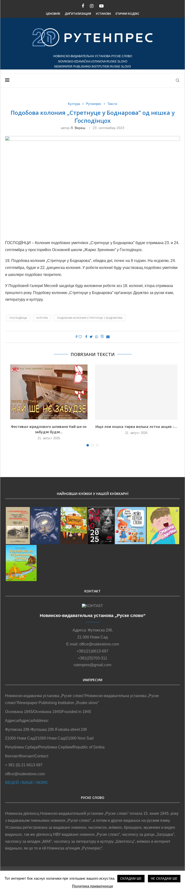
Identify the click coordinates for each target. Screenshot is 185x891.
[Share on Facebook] (86, 337)
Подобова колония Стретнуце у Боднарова (89, 317)
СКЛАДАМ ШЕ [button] (131, 878)
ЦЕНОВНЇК (53, 14)
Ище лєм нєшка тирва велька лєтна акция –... (136, 426)
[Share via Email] (108, 337)
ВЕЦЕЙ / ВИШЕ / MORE (26, 783)
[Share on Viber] (102, 337)
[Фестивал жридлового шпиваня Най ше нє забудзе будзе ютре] (48, 392)
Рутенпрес (93, 104)
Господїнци (18, 317)
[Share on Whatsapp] (96, 337)
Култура (74, 104)
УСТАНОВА (103, 14)
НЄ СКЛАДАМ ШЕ (164, 878)
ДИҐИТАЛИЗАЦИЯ (78, 14)
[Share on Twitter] (91, 337)
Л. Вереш (78, 128)
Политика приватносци (92, 886)
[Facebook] (83, 6)
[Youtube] (101, 6)
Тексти (112, 104)
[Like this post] (80, 337)
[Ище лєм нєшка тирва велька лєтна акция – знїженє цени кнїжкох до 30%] (136, 392)
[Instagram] (91, 6)
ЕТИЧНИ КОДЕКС (127, 14)
